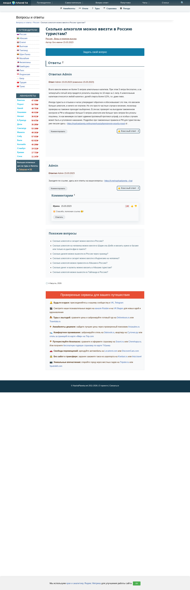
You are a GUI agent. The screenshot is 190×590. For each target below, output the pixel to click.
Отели (85, 8)
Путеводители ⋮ (45, 3)
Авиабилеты (69, 8)
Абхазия (23, 38)
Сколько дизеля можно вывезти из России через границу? (80, 254)
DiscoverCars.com (130, 351)
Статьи (165, 3)
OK (136, 583)
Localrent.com (110, 351)
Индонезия (24, 74)
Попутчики (125, 3)
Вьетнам (23, 46)
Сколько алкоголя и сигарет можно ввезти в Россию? (78, 241)
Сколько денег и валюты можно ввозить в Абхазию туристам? (82, 267)
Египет (22, 42)
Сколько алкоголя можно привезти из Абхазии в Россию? (80, 263)
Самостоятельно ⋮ (74, 3)
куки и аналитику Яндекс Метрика (83, 583)
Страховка (111, 8)
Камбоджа (24, 66)
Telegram (23, 169)
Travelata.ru (55, 321)
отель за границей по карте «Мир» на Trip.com (72, 336)
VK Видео (118, 308)
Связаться (114, 385)
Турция (22, 82)
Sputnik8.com (56, 366)
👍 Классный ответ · (128, 188)
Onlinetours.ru (123, 317)
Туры (97, 8)
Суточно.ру (132, 332)
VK (30, 169)
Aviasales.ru (134, 327)
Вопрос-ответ (102, 3)
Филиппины (25, 62)
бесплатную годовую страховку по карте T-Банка (86, 345)
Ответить (59, 217)
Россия (22, 34)
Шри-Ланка (24, 54)
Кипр (21, 78)
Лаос (21, 70)
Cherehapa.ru (134, 342)
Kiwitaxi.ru (123, 356)
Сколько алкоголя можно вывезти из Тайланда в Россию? (80, 272)
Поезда (126, 8)
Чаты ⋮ (146, 3)
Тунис (22, 86)
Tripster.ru (124, 362)
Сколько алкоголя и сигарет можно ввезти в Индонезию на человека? (86, 258)
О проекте (103, 385)
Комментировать (58, 188)
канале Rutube (102, 308)
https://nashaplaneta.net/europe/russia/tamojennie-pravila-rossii (96, 123)
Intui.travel (137, 356)
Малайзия (24, 58)
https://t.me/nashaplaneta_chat (118, 181)
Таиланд (23, 50)
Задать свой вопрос (95, 52)
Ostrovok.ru (109, 332)
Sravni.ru (120, 342)
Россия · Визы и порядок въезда (61, 39)
